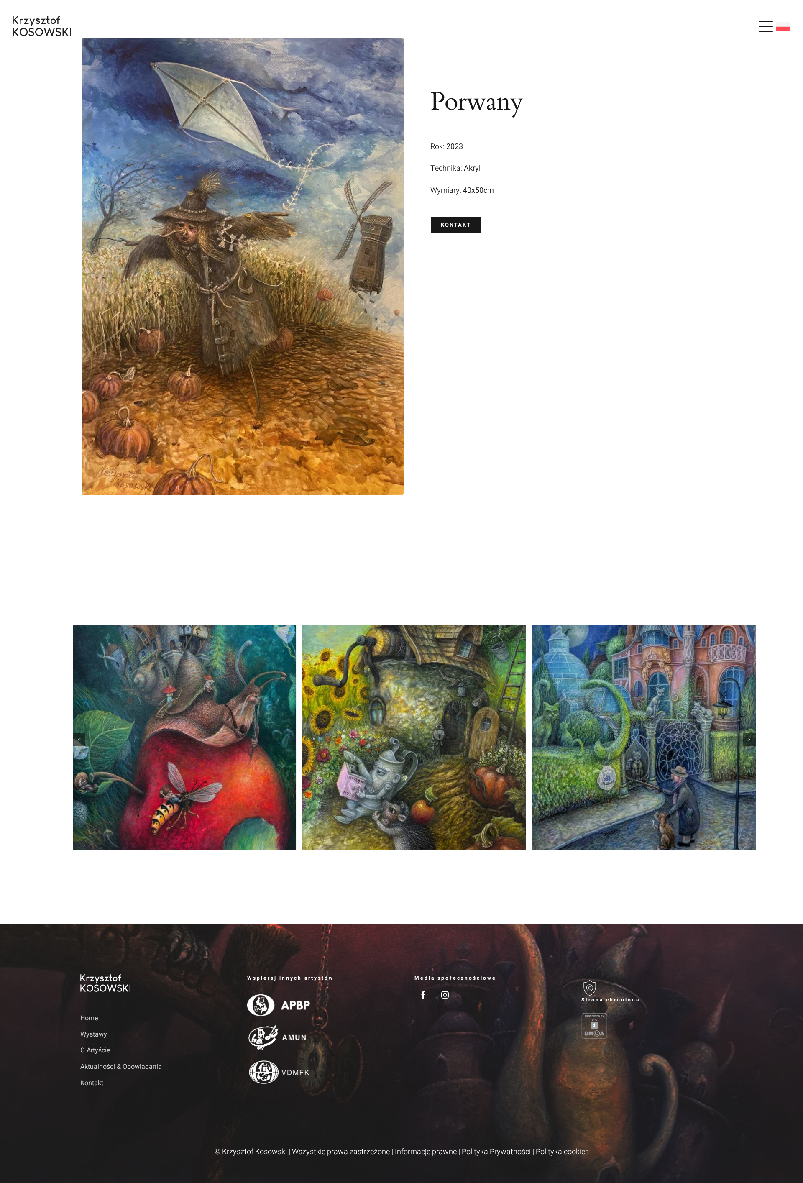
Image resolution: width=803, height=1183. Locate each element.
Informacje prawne (426, 1151)
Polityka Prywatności (496, 1151)
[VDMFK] (278, 1062)
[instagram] (445, 995)
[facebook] (423, 995)
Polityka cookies (562, 1151)
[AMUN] (278, 1028)
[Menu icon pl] (766, 26)
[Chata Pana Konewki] (414, 737)
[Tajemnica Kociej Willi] (644, 737)
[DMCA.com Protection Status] (652, 1026)
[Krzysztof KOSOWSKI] (42, 19)
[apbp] (278, 998)
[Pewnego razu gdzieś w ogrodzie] (185, 737)
